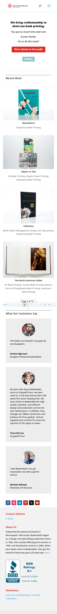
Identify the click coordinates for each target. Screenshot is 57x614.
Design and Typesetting (41, 230)
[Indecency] (28, 205)
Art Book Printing (16, 176)
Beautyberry (28, 123)
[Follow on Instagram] (14, 502)
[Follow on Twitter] (31, 502)
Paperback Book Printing (28, 127)
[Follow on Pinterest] (25, 502)
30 (49, 304)
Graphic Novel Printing (37, 176)
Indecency (28, 226)
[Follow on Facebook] (8, 502)
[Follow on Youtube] (37, 502)
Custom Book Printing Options (37, 284)
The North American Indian (28, 280)
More (47, 552)
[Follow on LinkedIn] (19, 502)
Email (10, 518)
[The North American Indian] (28, 260)
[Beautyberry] (28, 102)
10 (40, 304)
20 (44, 304)
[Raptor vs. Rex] (28, 152)
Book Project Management (16, 230)
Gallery (28, 58)
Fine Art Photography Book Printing (23, 288)
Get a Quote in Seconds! (28, 49)
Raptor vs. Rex (28, 171)
